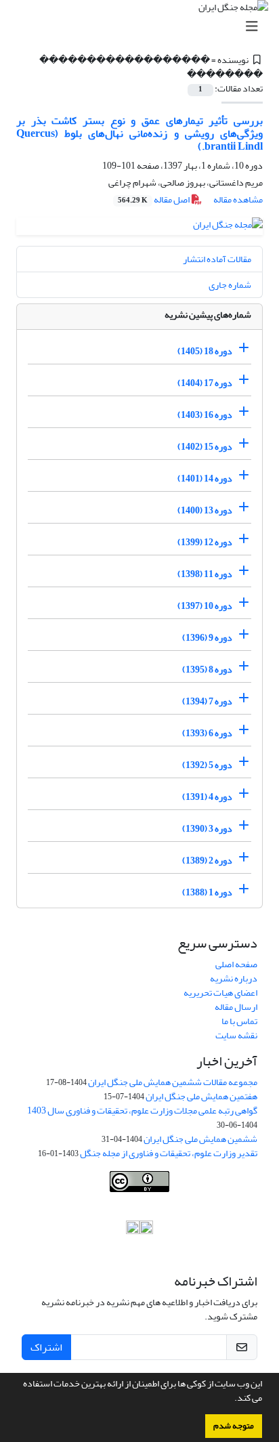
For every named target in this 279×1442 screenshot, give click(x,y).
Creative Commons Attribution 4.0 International (167, 1213)
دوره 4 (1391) (207, 797)
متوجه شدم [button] (233, 1426)
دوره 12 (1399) (204, 542)
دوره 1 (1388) (207, 892)
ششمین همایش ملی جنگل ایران (200, 1139)
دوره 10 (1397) (204, 606)
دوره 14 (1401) (204, 478)
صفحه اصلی (236, 964)
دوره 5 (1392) (207, 765)
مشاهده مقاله (238, 199)
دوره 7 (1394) (207, 701)
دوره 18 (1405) (204, 351)
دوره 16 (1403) (204, 415)
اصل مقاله (154, 199)
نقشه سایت (236, 1035)
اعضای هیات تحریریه (220, 992)
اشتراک (46, 1347)
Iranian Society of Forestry (200, 1199)
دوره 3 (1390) (207, 829)
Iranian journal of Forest (67, 1199)
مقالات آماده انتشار (217, 259)
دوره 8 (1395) (207, 669)
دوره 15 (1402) (204, 447)
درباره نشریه (233, 978)
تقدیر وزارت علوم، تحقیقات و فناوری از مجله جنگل (168, 1153)
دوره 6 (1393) (207, 733)
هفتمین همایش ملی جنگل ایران (201, 1096)
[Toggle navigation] (143, 27)
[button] (231, 1399)
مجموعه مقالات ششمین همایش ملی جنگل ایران (172, 1082)
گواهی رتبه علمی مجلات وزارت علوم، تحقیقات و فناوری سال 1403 (142, 1110)
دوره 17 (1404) (204, 383)
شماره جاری (230, 285)
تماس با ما (239, 1021)
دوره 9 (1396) (207, 638)
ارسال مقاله (236, 1007)
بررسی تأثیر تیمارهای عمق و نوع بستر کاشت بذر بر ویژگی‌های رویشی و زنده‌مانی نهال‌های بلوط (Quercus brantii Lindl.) (139, 133)
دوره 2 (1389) (207, 860)
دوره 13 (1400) (204, 510)
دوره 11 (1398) (204, 574)
